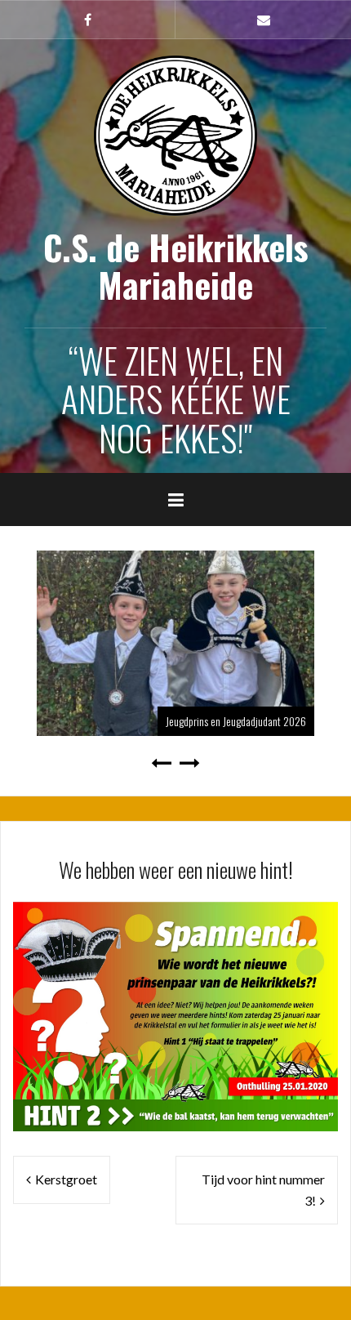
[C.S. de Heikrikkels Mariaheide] (175, 133)
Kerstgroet (66, 1179)
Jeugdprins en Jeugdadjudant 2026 (236, 720)
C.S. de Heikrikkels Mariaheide (176, 265)
